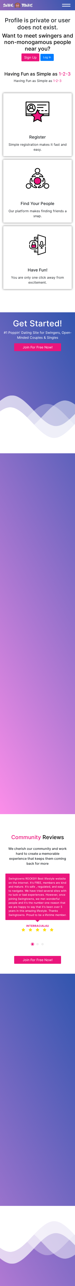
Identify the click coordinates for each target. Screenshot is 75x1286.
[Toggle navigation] (67, 5)
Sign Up (30, 57)
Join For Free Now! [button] (37, 347)
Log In (47, 57)
